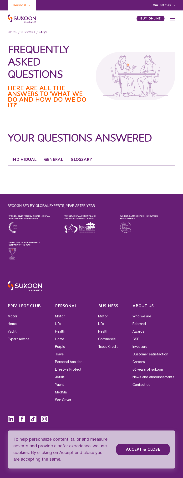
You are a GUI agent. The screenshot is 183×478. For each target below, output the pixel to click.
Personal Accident (69, 362)
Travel (59, 354)
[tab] (24, 159)
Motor (12, 316)
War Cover (63, 400)
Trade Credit (108, 346)
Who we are (141, 316)
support (27, 32)
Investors (139, 346)
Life (58, 324)
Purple (60, 346)
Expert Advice (18, 339)
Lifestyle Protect (68, 369)
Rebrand (139, 324)
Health (60, 331)
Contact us (141, 384)
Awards (138, 331)
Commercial (107, 339)
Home (12, 32)
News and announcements (153, 377)
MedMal (61, 392)
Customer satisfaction (150, 354)
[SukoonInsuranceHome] (23, 18)
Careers (138, 362)
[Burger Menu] (172, 18)
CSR (135, 339)
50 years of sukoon (147, 369)
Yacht (12, 331)
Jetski (60, 377)
